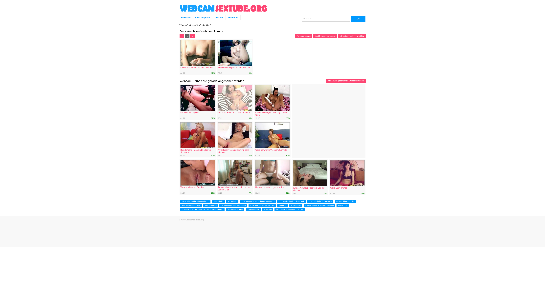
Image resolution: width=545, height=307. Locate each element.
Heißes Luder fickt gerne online (269, 187)
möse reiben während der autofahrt (195, 201)
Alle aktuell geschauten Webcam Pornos (346, 81)
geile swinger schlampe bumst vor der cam (258, 201)
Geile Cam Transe (338, 188)
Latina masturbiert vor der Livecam (196, 67)
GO (358, 18)
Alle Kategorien (202, 17)
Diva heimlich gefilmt (190, 112)
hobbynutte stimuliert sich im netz (292, 201)
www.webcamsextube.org (192, 220)
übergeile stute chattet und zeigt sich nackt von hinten (202, 209)
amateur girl (342, 205)
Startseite (185, 17)
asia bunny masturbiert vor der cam (289, 209)
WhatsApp (233, 17)
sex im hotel (232, 201)
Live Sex (219, 17)
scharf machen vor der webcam (262, 205)
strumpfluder (218, 201)
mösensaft (268, 209)
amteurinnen (296, 205)
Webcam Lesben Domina (192, 187)
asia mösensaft (253, 209)
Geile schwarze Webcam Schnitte (271, 150)
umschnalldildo (211, 205)
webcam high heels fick (345, 201)
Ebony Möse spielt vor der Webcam (234, 67)
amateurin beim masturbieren (320, 201)
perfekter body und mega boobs (233, 205)
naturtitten (283, 205)
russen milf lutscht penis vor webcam (319, 205)
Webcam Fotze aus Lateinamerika (234, 112)
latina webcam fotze (235, 209)
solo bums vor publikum (191, 205)
